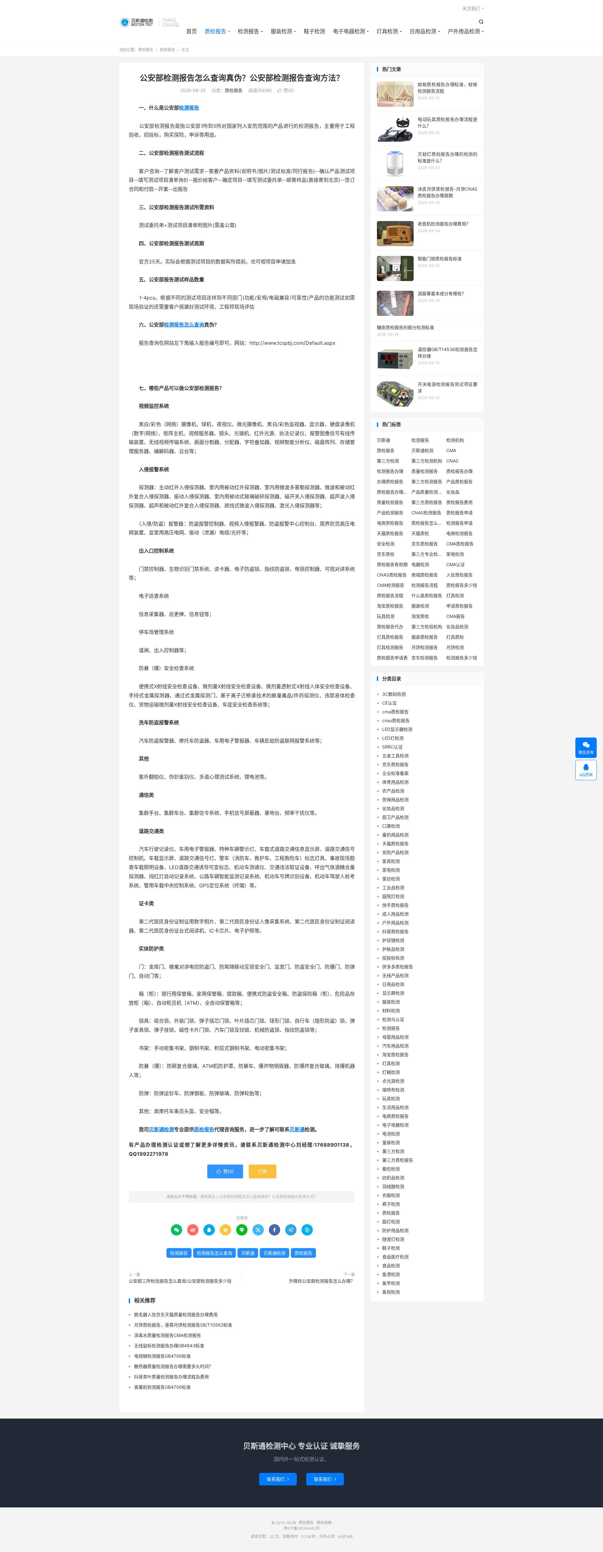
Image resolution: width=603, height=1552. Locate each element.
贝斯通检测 (161, 1129)
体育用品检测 (395, 782)
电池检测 (391, 1133)
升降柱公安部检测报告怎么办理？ (322, 1281)
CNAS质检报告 (392, 574)
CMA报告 (455, 616)
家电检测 (455, 554)
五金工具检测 (395, 755)
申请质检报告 (459, 605)
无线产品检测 (395, 975)
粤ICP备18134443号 (302, 1528)
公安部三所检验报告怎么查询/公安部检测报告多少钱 (180, 1281)
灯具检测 (387, 31)
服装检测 (281, 31)
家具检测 (391, 861)
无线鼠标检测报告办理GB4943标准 (169, 1345)
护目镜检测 (393, 940)
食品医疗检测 (395, 1256)
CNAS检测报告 (426, 512)
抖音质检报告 (395, 931)
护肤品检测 (393, 949)
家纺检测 (391, 878)
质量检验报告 (390, 502)
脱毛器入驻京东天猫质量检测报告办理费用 (176, 1314)
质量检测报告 (424, 471)
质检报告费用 (459, 502)
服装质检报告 (424, 637)
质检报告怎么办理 (427, 523)
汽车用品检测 (395, 1045)
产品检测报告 (390, 512)
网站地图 (324, 1522)
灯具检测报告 (390, 647)
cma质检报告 (395, 711)
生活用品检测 (395, 1107)
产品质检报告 (459, 481)
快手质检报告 (395, 905)
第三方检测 (388, 460)
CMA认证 (455, 564)
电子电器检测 (349, 31)
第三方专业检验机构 (427, 554)
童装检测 (391, 1142)
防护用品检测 (395, 1230)
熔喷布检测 (393, 1089)
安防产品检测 (395, 852)
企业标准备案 (395, 773)
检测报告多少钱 (461, 657)
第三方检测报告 (426, 481)
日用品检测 (423, 31)
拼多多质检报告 (397, 966)
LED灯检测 (393, 738)
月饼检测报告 (424, 647)
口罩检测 (391, 826)
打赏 (262, 1171)
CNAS (452, 460)
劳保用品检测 (395, 799)
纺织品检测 (393, 1177)
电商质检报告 (390, 523)
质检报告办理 (459, 471)
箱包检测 (391, 1168)
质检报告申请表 (392, 657)
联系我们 (278, 1479)
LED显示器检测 (397, 729)
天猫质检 (420, 533)
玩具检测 (385, 616)
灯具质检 (455, 637)
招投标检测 (393, 957)
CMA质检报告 (460, 543)
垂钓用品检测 (395, 834)
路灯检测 (391, 1221)
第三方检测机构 (426, 460)
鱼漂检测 (391, 1274)
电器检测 (420, 564)
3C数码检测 (394, 694)
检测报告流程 (424, 585)
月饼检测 (455, 647)
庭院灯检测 (393, 896)
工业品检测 (393, 887)
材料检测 (391, 1010)
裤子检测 (391, 1204)
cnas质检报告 (396, 720)
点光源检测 (393, 1081)
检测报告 (248, 31)
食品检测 (391, 1265)
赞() (286, 90)
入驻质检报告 (459, 574)
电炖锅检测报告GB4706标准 (162, 1356)
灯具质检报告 (390, 637)
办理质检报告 (390, 481)
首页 (191, 31)
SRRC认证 (392, 746)
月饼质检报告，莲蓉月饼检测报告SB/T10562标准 (183, 1325)
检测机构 (455, 440)
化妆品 (452, 492)
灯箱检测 (391, 1072)
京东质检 (385, 554)
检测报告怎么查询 (184, 325)
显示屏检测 (393, 993)
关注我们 (471, 8)
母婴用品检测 (395, 1037)
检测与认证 (393, 1019)
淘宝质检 (420, 616)
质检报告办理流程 (392, 492)
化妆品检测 (457, 626)
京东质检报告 (424, 543)
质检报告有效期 (392, 564)
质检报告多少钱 (461, 585)
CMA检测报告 (390, 585)
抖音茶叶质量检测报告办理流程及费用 (171, 1376)
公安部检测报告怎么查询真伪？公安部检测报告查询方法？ (242, 78)
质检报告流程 (390, 595)
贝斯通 (297, 1129)
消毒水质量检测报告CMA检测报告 (167, 1335)
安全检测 (385, 543)
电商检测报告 (459, 533)
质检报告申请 (459, 512)
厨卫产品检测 (395, 817)
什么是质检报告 (426, 595)
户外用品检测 (464, 31)
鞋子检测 (314, 31)
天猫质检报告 (390, 533)
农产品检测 (393, 790)
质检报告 (137, 22)
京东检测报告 (424, 657)
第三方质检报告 (426, 502)
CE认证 (389, 703)
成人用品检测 (395, 914)
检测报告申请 (459, 523)
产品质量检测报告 (427, 492)
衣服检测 (391, 1195)
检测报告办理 (390, 471)
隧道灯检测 (393, 1239)
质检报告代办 (390, 626)
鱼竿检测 (391, 1283)
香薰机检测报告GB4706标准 (162, 1387)
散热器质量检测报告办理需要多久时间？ (173, 1366)
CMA (451, 450)
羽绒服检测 (393, 1186)
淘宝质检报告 (390, 605)
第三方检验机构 (426, 626)
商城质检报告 (424, 574)
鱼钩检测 (391, 1292)
